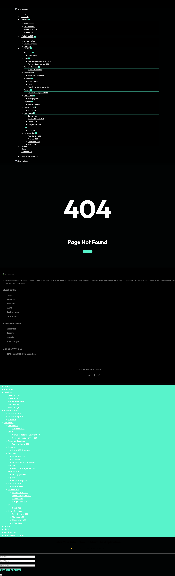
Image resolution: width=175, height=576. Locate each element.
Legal (10, 432)
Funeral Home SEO (20, 444)
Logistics (12, 477)
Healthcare (13, 489)
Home (7, 386)
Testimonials (10, 532)
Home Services (15, 511)
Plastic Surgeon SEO (21, 495)
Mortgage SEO (19, 474)
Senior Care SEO (20, 492)
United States (14, 413)
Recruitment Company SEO (25, 462)
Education (13, 425)
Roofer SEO (17, 486)
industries (8, 422)
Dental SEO (17, 498)
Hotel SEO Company (21, 450)
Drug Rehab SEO (20, 502)
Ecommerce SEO (16, 401)
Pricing (7, 526)
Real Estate (13, 471)
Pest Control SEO (20, 514)
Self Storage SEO (20, 480)
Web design (13, 407)
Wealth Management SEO (24, 468)
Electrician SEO (19, 520)
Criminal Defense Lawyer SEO (26, 435)
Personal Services (16, 441)
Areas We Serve (11, 410)
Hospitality (13, 447)
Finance (11, 465)
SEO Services (14, 395)
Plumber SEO (18, 517)
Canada (12, 419)
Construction (14, 483)
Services (8, 392)
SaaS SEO (16, 508)
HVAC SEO (17, 523)
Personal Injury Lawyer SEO (25, 438)
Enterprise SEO (15, 398)
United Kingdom (15, 416)
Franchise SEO (19, 456)
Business (12, 453)
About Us (8, 389)
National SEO (14, 404)
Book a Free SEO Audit (14, 535)
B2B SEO (16, 459)
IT (9, 505)
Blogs (6, 529)
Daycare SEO (18, 428)
